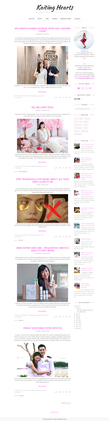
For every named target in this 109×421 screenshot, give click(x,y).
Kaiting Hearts (50, 419)
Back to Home (54, 412)
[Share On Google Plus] (66, 97)
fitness (85, 124)
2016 (77, 324)
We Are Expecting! (42, 107)
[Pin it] (69, 97)
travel (85, 128)
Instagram (39, 116)
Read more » (42, 91)
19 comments (18, 236)
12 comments (18, 317)
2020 (77, 316)
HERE (84, 58)
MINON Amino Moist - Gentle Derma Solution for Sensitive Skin (87, 192)
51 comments (18, 168)
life (81, 121)
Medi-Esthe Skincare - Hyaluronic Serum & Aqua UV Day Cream (42, 249)
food (76, 118)
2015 (77, 326)
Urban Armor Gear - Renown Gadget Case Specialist (86, 159)
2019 (77, 318)
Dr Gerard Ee (23, 85)
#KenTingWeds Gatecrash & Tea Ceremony (85, 285)
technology (78, 124)
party (76, 121)
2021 (77, 314)
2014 (77, 328)
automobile (78, 134)
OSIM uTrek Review (86, 239)
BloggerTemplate (62, 419)
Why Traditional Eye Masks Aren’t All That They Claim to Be (42, 180)
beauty (21, 240)
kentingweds (23, 171)
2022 (77, 306)
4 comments (17, 392)
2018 (77, 320)
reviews (21, 395)
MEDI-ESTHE (43, 259)
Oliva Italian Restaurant (87, 144)
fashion (86, 121)
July (78, 308)
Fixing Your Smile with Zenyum (42, 328)
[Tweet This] (60, 97)
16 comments (18, 97)
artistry (77, 131)
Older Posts (65, 403)
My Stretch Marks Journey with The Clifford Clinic (42, 29)
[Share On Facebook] (63, 97)
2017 (77, 322)
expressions (84, 131)
